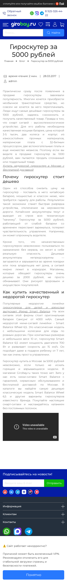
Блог (22, 61)
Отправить (54, 483)
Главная (8, 61)
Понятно (33, 575)
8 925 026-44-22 (54, 13)
